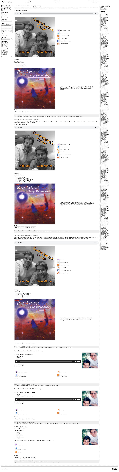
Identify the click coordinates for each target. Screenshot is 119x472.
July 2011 (103, 149)
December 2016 (104, 80)
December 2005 (104, 219)
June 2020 (103, 36)
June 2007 (103, 200)
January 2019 (103, 54)
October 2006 (103, 209)
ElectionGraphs (104, 9)
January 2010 (103, 168)
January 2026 (103, 14)
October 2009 (103, 171)
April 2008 (103, 190)
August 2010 (103, 160)
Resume (3, 50)
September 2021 (104, 20)
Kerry (29, 385)
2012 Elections (19, 462)
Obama (38, 423)
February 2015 (103, 103)
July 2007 (103, 199)
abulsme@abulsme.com (6, 469)
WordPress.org (5, 17)
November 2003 (104, 245)
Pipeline (46, 347)
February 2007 (103, 205)
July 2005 (103, 225)
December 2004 (104, 232)
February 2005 (103, 230)
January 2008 (103, 193)
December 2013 (104, 118)
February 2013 (103, 129)
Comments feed (5, 16)
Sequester (54, 423)
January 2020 (103, 41)
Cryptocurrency (22, 347)
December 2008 (104, 181)
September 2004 (104, 235)
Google (27, 423)
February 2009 (103, 179)
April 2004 (103, 239)
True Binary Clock (28, 2)
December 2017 (104, 67)
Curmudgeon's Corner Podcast (94, 1)
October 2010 (103, 158)
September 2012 (104, 134)
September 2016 (104, 83)
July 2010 (103, 161)
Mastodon (3, 10)
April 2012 (103, 139)
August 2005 (103, 224)
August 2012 (103, 135)
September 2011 (104, 147)
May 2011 (102, 151)
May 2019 (103, 49)
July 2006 (103, 212)
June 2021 (103, 23)
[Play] (16, 361)
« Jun (2, 33)
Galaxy (24, 423)
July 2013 (103, 123)
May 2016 (103, 87)
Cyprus (21, 423)
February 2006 (103, 217)
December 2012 (104, 131)
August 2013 (103, 122)
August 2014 (103, 110)
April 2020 (103, 38)
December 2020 (104, 29)
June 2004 (103, 237)
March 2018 (103, 64)
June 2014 (103, 112)
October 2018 (103, 57)
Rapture (37, 462)
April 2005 (103, 228)
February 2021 (103, 27)
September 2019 (104, 45)
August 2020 (103, 34)
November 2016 (104, 81)
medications (43, 116)
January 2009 (103, 180)
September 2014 (104, 109)
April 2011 (103, 152)
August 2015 (103, 97)
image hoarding (35, 116)
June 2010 (103, 162)
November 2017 (104, 68)
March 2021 (103, 26)
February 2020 (103, 40)
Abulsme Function (5, 52)
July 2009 (103, 174)
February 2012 (103, 141)
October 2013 (103, 120)
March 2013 (103, 128)
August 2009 (103, 173)
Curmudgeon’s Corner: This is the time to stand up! (28, 351)
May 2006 (103, 214)
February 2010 (103, 167)
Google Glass (31, 423)
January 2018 (103, 66)
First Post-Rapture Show (21, 426)
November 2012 (104, 132)
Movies (35, 231)
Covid (22, 116)
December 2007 (104, 194)
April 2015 (103, 101)
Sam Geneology (5, 43)
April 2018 (103, 63)
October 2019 (103, 44)
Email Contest (5, 51)
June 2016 (103, 86)
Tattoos (45, 462)
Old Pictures (4, 53)
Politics (59, 116)
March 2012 (103, 140)
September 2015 (104, 96)
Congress (21, 231)
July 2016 (103, 85)
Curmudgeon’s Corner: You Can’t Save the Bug (27, 388)
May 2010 (103, 163)
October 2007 (103, 196)
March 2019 (103, 52)
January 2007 (103, 206)
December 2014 (104, 105)
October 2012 (103, 133)
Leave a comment (79, 116)
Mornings (48, 116)
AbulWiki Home (5, 42)
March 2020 (103, 39)
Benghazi (18, 385)
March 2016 (103, 90)
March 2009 (103, 178)
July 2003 (103, 249)
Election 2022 (26, 116)
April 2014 (103, 114)
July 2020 (103, 35)
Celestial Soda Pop (81, 87)
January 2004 (103, 243)
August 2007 (103, 198)
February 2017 (103, 78)
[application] (48, 361)
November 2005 (104, 220)
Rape (34, 462)
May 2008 (103, 189)
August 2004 (103, 236)
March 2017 (103, 77)
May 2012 (103, 138)
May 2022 (103, 18)
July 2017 (103, 73)
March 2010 (103, 166)
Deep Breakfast (70, 88)
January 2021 (103, 28)
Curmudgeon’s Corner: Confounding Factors (27, 119)
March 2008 (103, 191)
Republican (41, 462)
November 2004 (104, 233)
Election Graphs (56, 1)
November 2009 (104, 170)
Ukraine (36, 385)
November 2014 (104, 106)
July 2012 (103, 136)
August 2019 (103, 46)
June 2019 (103, 48)
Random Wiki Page (5, 46)
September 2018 (104, 58)
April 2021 (103, 25)
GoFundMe (62, 89)
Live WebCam (94, 2)
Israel (40, 116)
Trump (62, 116)
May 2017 (103, 75)
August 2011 (103, 148)
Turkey (58, 423)
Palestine (51, 116)
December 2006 (104, 207)
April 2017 (103, 76)
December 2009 (104, 169)
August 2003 (103, 248)
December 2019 (104, 42)
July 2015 (103, 98)
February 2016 (103, 91)
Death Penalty (23, 385)
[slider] (78, 361)
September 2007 (104, 197)
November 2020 (104, 30)
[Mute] (75, 361)
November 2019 (104, 43)
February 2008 (103, 192)
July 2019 (103, 47)
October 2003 (103, 246)
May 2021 (103, 24)
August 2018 (103, 59)
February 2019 (103, 53)
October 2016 (103, 82)
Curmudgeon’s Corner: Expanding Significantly (27, 6)
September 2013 (104, 121)
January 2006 (103, 218)
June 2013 (103, 124)
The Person (4, 54)
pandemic (55, 116)
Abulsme (102, 7)
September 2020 (104, 33)
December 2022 (104, 16)
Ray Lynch (86, 86)
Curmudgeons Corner (71, 116)
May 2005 (103, 227)
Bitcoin (18, 231)
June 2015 (103, 99)
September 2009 (104, 172)
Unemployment (50, 347)
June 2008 (103, 188)
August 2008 (103, 186)
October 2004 (103, 234)
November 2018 (104, 56)
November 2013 (104, 119)
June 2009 (103, 175)
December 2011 (104, 143)
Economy (32, 347)
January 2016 (103, 92)
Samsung (50, 423)
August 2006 (103, 211)
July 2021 (103, 22)
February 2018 (103, 65)
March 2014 (103, 115)
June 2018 (103, 61)
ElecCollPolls (103, 8)
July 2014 (103, 111)
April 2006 (103, 215)
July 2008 (103, 187)
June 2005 (103, 226)
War (38, 385)
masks (32, 231)
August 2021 (103, 21)
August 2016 (103, 84)
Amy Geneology (5, 44)
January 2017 (103, 79)
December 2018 (104, 55)
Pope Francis (46, 423)
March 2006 (103, 216)
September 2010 (104, 159)
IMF (26, 462)
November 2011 (104, 144)
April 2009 (103, 177)
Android (18, 423)
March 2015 (103, 102)
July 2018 (103, 60)
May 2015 (103, 100)
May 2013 (103, 125)
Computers (19, 116)
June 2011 (103, 150)
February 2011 (103, 154)
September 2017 (104, 71)
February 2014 (103, 116)
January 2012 (103, 142)
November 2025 (104, 15)
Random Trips (56, 2)
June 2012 (103, 137)
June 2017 (103, 74)
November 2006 (104, 208)
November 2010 (104, 157)
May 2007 (103, 201)
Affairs (23, 462)
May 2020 (103, 37)
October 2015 (103, 95)
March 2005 (103, 229)
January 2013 (103, 130)
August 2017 (103, 72)
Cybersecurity (27, 347)
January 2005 (103, 231)
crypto (27, 231)
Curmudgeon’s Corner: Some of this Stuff (26, 235)
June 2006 (103, 213)
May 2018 (103, 62)
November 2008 (104, 182)
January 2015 (103, 104)
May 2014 (103, 113)
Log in (3, 13)
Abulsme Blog (28, 1)
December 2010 (104, 156)
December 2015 (104, 93)
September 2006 (104, 210)
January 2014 (103, 117)
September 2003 (104, 247)
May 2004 (103, 238)
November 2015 (104, 94)
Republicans (47, 231)
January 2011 (103, 155)
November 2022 (104, 17)
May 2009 (103, 176)
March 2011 (103, 153)
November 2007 (104, 195)
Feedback (31, 116)
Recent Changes (5, 45)
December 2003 (104, 244)
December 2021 (104, 19)
